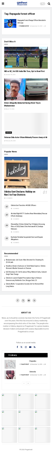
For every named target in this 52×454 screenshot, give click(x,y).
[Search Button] (49, 3)
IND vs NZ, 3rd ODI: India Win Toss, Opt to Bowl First (24, 71)
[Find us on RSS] (34, 300)
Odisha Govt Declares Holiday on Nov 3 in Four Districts (19, 193)
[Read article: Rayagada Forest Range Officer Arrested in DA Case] (10, 23)
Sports (9, 66)
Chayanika (32, 361)
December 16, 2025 (36, 364)
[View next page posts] (28, 383)
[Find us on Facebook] (18, 300)
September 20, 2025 (36, 26)
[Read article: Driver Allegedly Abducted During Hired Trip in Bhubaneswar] (26, 89)
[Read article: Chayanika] (10, 364)
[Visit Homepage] (22, 3)
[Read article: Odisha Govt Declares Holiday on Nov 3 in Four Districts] (26, 172)
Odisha (8, 132)
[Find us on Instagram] (26, 347)
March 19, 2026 (9, 109)
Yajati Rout (25, 364)
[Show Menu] (3, 3)
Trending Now (11, 98)
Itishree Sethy (24, 26)
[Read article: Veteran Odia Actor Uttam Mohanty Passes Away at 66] (26, 124)
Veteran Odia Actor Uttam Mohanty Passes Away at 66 (25, 137)
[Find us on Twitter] (23, 301)
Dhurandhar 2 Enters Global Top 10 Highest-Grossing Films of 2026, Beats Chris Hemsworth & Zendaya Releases (28, 226)
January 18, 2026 (10, 74)
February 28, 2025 (10, 140)
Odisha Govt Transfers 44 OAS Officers (23, 205)
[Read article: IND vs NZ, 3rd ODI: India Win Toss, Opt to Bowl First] (26, 58)
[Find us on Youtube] (29, 300)
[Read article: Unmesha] (10, 374)
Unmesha (33, 372)
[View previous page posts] (24, 383)
